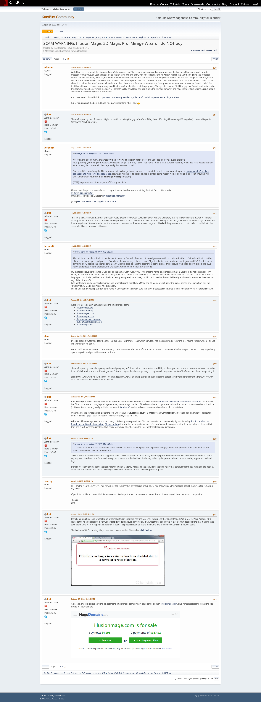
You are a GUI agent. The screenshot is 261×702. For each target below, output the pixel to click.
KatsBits (16, 2)
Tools (185, 4)
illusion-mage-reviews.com (88, 319)
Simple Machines (60, 696)
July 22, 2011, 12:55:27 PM (81, 147)
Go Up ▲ (217, 696)
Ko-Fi (256, 4)
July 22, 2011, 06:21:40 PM (81, 213)
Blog (224, 4)
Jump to (179, 678)
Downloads (197, 4)
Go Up (45, 667)
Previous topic (198, 50)
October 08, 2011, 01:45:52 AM (83, 397)
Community (213, 4)
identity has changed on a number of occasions (179, 401)
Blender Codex (159, 4)
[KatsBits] (45, 135)
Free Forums (52, 699)
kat (49, 114)
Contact (234, 4)
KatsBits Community (58, 17)
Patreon (245, 4)
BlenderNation (112, 424)
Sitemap (61, 699)
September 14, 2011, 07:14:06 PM (84, 336)
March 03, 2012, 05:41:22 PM (82, 438)
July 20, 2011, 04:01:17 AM (81, 114)
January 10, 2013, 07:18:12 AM (82, 514)
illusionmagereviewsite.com (89, 322)
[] (82, 193)
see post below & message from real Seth (96, 201)
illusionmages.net (84, 324)
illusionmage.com (85, 313)
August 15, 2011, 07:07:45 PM (82, 300)
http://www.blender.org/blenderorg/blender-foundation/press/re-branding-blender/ (139, 97)
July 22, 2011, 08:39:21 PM (81, 246)
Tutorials (175, 4)
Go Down (47, 59)
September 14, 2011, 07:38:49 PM (84, 363)
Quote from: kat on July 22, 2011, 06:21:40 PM (94, 252)
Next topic (212, 50)
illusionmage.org (84, 307)
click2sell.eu (146, 530)
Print (215, 59)
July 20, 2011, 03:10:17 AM (81, 67)
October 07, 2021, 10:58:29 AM (83, 599)
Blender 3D (124, 407)
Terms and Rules (205, 696)
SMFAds (43, 699)
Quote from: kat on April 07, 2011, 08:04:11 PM (94, 153)
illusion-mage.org (84, 310)
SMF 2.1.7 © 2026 (46, 696)
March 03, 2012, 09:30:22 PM (82, 481)
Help (195, 696)
